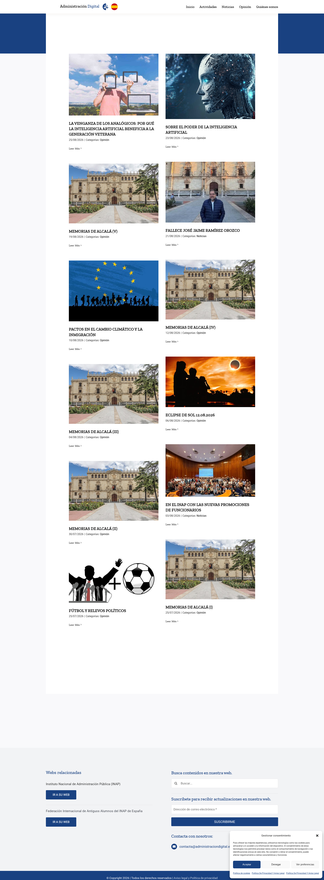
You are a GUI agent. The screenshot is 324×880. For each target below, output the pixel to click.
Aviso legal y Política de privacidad (196, 878)
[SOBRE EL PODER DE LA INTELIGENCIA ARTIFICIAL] (210, 86)
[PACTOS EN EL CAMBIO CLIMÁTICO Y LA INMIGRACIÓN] (113, 291)
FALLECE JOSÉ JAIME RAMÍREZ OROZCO (210, 189)
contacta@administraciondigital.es (205, 847)
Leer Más (74, 148)
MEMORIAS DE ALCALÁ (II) (114, 487)
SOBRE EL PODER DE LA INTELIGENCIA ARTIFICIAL (210, 80)
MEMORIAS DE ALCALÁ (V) (114, 190)
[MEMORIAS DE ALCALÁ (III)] (113, 394)
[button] (317, 835)
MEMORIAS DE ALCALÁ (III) (114, 390)
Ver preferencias (305, 864)
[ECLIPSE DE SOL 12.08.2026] (210, 382)
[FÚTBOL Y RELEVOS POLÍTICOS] (113, 580)
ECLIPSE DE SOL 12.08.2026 (210, 378)
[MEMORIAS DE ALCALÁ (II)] (113, 491)
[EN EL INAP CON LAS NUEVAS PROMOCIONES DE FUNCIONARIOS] (210, 470)
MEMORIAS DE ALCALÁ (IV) (210, 286)
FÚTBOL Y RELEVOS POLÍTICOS (114, 577)
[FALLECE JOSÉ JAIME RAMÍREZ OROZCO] (210, 192)
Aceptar (246, 864)
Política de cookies (241, 873)
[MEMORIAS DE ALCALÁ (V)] (113, 193)
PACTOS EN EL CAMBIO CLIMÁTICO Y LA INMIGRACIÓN (114, 285)
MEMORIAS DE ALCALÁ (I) (210, 566)
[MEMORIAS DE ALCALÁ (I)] (210, 569)
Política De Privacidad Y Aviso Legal (268, 873)
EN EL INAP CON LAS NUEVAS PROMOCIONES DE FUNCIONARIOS (210, 465)
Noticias (201, 236)
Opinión (104, 139)
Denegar (276, 864)
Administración (79, 6)
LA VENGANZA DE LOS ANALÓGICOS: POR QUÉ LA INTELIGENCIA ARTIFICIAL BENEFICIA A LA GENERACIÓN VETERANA (114, 76)
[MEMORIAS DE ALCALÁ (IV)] (210, 289)
